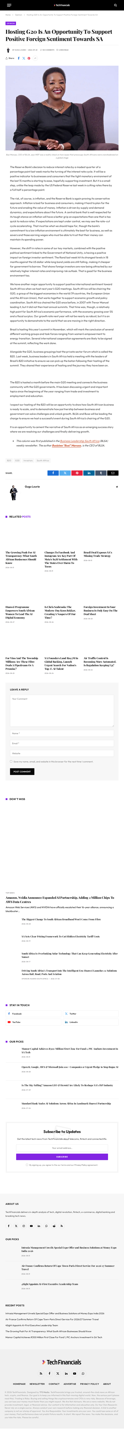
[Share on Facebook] (18, 58)
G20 (17, 460)
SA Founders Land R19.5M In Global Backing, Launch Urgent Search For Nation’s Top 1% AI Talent (61, 663)
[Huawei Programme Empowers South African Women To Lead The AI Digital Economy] (22, 589)
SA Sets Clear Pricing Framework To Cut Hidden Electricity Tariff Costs (61, 936)
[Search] (115, 5)
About (107, 1384)
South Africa (43, 460)
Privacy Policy (80, 1165)
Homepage (19, 1384)
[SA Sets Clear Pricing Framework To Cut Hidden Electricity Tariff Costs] (12, 941)
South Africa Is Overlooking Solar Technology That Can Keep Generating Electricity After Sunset (70, 955)
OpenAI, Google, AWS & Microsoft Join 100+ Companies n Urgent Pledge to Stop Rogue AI (70, 1067)
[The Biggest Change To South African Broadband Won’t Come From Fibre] (12, 923)
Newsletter (37, 1384)
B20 (9, 460)
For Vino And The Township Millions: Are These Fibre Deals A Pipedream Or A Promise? (21, 663)
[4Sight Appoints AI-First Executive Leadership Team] (12, 1288)
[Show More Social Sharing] (35, 58)
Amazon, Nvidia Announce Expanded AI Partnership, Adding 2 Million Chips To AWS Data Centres (60, 900)
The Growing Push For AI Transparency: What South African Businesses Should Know (21, 558)
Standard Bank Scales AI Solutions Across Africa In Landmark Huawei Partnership (66, 1103)
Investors (28, 460)
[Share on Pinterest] (28, 58)
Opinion (11, 23)
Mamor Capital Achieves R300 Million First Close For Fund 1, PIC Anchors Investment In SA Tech (70, 1050)
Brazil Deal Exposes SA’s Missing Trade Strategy (98, 554)
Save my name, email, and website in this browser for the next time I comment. (53, 761)
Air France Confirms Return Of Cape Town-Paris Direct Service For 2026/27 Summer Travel (67, 1267)
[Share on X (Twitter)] (23, 58)
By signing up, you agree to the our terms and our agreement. (63, 1165)
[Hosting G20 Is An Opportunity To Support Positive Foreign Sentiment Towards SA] (62, 149)
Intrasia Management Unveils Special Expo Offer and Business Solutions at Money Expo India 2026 (68, 1249)
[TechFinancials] (62, 5)
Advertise (70, 1384)
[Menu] (9, 5)
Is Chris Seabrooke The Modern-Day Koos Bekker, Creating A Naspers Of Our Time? (60, 612)
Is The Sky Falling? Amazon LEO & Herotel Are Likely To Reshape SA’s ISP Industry (67, 1085)
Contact (54, 1384)
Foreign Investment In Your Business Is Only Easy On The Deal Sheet (101, 610)
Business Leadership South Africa (79, 441)
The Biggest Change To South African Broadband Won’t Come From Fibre (61, 919)
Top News (10, 893)
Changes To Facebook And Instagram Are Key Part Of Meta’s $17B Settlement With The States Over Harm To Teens (61, 559)
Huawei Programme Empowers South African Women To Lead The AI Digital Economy (20, 612)
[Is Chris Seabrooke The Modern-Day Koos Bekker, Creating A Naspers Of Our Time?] (62, 589)
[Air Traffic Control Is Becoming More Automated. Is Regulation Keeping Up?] (101, 641)
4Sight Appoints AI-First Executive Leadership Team (49, 1284)
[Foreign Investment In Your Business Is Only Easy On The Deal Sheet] (101, 589)
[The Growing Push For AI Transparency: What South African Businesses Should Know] (22, 535)
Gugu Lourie (20, 50)
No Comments (48, 50)
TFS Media (44, 1392)
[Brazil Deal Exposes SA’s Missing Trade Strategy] (101, 535)
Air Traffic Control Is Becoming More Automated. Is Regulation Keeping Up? (100, 661)
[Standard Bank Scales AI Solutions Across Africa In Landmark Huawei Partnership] (12, 1108)
